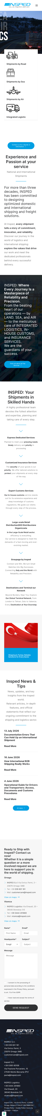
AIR (33, 317)
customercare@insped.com (24, 892)
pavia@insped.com (12, 1075)
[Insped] (17, 5)
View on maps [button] (10, 897)
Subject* (26, 939)
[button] (36, 5)
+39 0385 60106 (11, 1065)
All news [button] (20, 808)
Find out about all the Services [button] (18, 364)
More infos (11, 119)
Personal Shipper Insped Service (18, 656)
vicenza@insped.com (21, 916)
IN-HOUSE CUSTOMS (19, 332)
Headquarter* (10, 939)
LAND (8, 317)
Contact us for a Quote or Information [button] (21, 145)
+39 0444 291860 (19, 913)
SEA (18, 317)
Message (8, 950)
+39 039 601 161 (11, 1045)
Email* (25, 928)
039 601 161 (20, 889)
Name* (7, 928)
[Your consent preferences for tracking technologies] (4, 1114)
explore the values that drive (20, 248)
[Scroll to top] (37, 1111)
